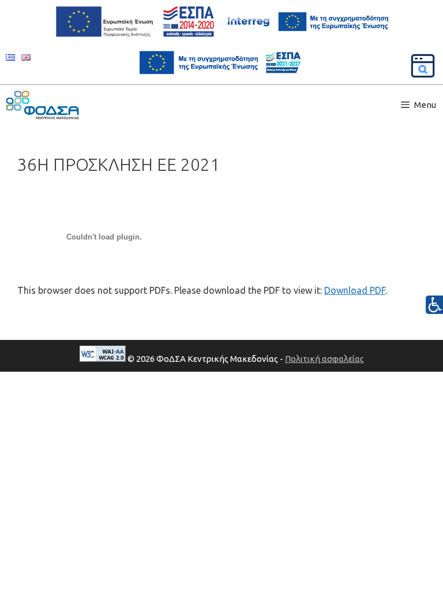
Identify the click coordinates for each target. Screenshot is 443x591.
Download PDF (354, 290)
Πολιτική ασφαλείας (324, 359)
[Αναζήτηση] (422, 65)
